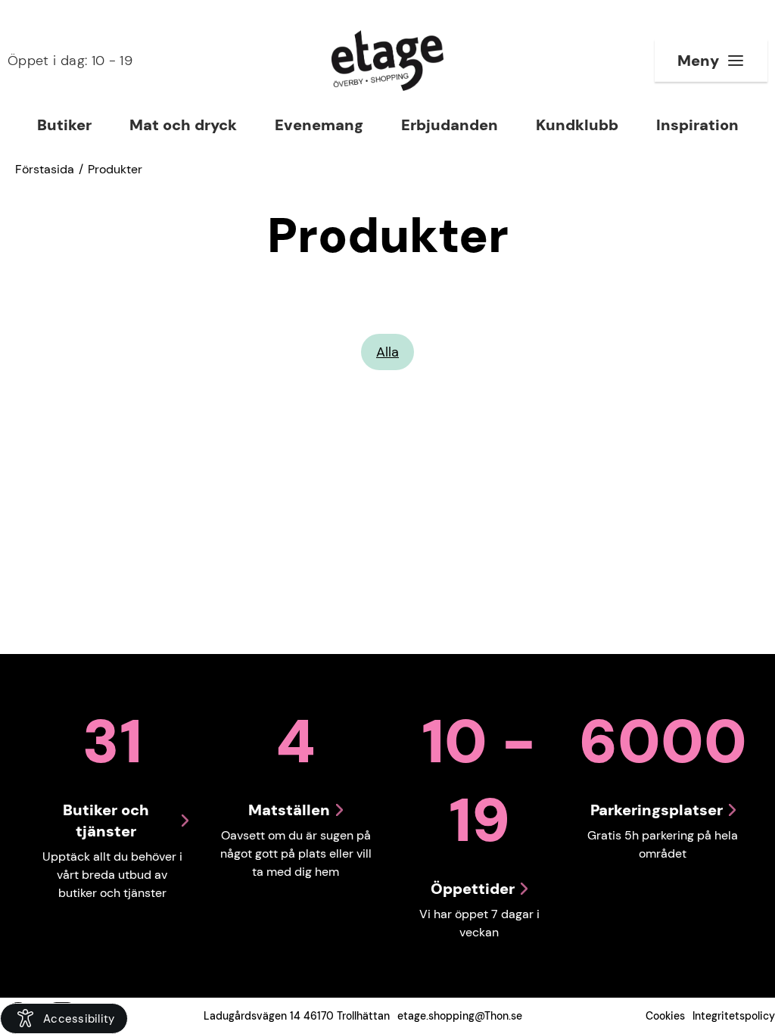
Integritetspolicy (734, 1016)
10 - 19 (70, 60)
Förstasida (44, 169)
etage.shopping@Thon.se (459, 1016)
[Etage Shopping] (387, 60)
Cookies (665, 1016)
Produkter (115, 169)
